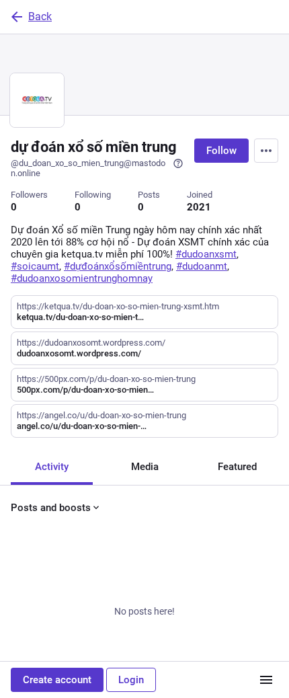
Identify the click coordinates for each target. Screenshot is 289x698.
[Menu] (266, 151)
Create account (57, 680)
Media (145, 467)
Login (131, 680)
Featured (237, 467)
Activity (52, 467)
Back (40, 16)
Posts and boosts (51, 508)
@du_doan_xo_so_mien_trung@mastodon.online (88, 168)
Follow (221, 151)
